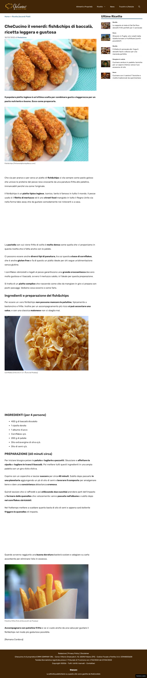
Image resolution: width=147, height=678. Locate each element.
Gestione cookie (141, 676)
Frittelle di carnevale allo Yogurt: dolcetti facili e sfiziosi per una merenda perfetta (126, 51)
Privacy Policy (73, 653)
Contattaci (90, 663)
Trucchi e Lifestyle (126, 7)
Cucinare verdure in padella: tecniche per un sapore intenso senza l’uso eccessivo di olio (127, 64)
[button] (139, 6)
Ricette (100, 7)
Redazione (62, 653)
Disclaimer (85, 653)
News (112, 7)
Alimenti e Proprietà (84, 7)
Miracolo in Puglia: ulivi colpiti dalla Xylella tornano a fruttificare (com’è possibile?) (127, 38)
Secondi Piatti (24, 16)
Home (7, 16)
